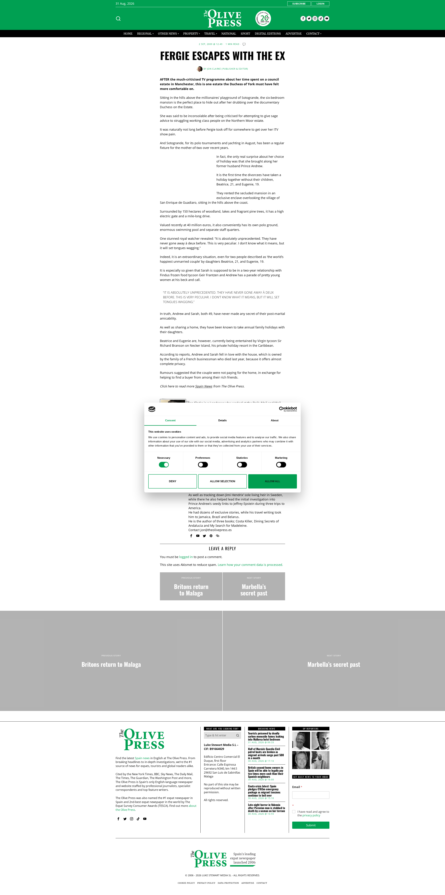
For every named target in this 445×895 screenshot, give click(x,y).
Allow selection (222, 481)
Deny (172, 481)
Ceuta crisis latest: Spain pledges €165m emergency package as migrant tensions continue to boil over (264, 791)
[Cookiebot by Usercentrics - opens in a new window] (281, 409)
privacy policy (311, 815)
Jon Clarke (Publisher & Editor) (227, 68)
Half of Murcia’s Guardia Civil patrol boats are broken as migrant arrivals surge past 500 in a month (266, 753)
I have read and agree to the (313, 813)
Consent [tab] (170, 420)
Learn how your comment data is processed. (250, 565)
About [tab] (274, 420)
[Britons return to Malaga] (191, 586)
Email (297, 787)
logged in (186, 557)
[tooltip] (303, 18)
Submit (311, 825)
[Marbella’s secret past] (254, 586)
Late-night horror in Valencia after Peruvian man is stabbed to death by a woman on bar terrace (266, 808)
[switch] (203, 464)
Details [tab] (222, 420)
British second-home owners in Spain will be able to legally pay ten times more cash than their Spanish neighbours (265, 772)
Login (320, 3)
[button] (237, 735)
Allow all (272, 481)
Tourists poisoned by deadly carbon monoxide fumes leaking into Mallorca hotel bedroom (266, 736)
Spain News (203, 386)
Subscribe (299, 3)
